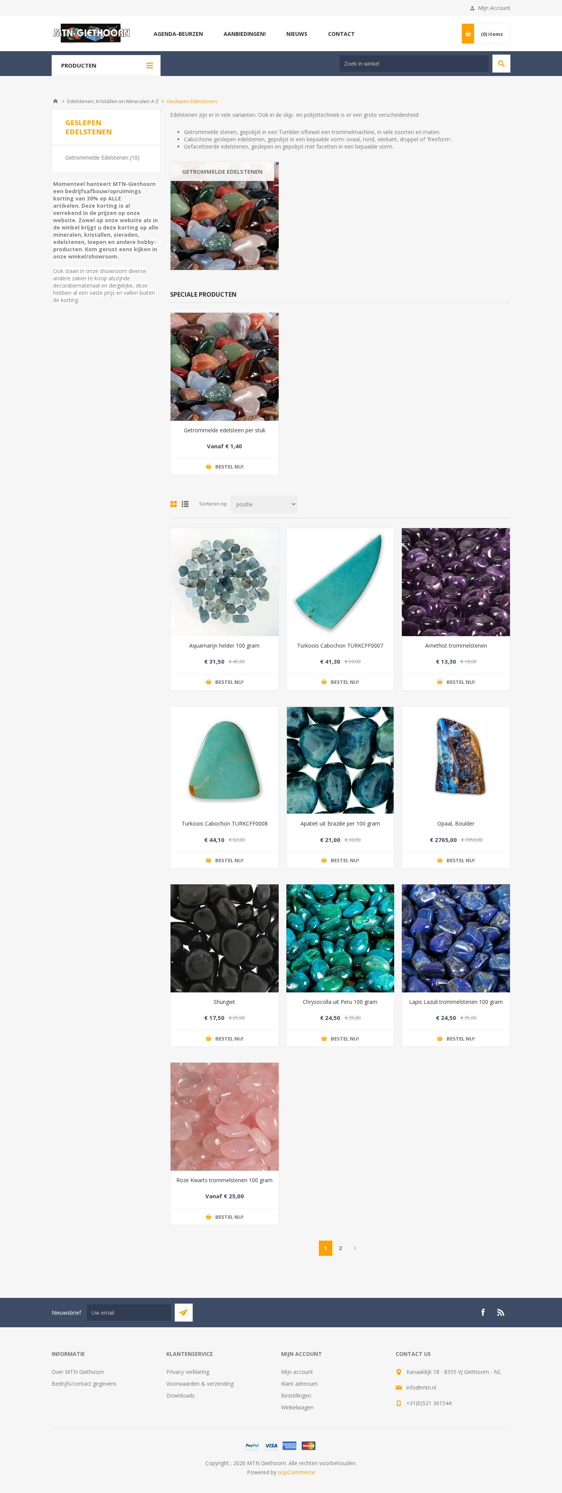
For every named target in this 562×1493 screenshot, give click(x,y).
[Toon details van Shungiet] (225, 938)
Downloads (180, 1395)
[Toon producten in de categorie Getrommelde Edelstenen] (225, 216)
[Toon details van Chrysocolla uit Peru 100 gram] (340, 938)
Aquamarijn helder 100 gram (224, 645)
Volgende (355, 1248)
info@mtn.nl (421, 1387)
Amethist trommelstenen (456, 645)
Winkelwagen (297, 1407)
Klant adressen (299, 1383)
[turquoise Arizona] (340, 582)
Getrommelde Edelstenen (222, 171)
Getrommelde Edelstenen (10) (102, 157)
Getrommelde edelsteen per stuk (224, 430)
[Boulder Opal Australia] (456, 760)
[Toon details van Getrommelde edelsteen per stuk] (225, 367)
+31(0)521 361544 (429, 1403)
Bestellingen (296, 1395)
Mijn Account (494, 7)
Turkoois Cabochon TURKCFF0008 (225, 823)
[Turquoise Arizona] (225, 760)
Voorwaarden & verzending (200, 1383)
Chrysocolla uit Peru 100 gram (340, 1001)
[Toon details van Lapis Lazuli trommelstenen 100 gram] (456, 938)
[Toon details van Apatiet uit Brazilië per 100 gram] (340, 760)
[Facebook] (483, 1312)
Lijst (185, 504)
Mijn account (297, 1371)
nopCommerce (296, 1472)
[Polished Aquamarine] (225, 582)
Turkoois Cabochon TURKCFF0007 (340, 645)
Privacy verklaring (187, 1371)
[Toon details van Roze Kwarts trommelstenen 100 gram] (225, 1117)
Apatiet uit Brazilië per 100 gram (340, 823)
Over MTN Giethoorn (78, 1371)
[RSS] (501, 1312)
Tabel (173, 504)
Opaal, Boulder (455, 823)
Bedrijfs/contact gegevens (84, 1383)
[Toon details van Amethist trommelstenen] (456, 582)
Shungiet (224, 1001)
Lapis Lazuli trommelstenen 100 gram (456, 1001)
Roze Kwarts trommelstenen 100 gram (224, 1180)
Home (55, 101)
